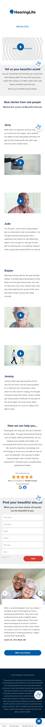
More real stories (22, 652)
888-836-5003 (22, 26)
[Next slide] (40, 593)
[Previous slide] (5, 593)
